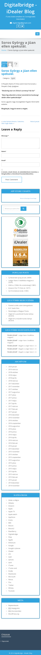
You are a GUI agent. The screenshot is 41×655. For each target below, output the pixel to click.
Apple (10, 509)
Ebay (10, 537)
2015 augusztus (14, 460)
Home (3, 50)
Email (3, 160)
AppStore (11, 517)
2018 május (12, 375)
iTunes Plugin (33, 198)
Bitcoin (10, 526)
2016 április (12, 437)
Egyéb (13, 78)
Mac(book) (12, 574)
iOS (9, 554)
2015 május (12, 469)
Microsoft (11, 577)
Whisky (11, 588)
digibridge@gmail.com (22, 23)
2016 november (14, 418)
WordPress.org (13, 614)
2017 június (12, 398)
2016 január (12, 446)
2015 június (12, 466)
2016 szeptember (14, 423)
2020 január (12, 367)
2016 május (12, 435)
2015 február (13, 477)
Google (11, 545)
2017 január (12, 412)
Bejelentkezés (13, 605)
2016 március (13, 440)
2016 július (12, 429)
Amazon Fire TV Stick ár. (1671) (19, 288)
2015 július (12, 463)
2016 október (13, 420)
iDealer (11, 551)
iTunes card (12, 568)
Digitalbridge (13, 534)
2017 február (13, 409)
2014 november (14, 486)
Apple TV (11, 511)
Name (3, 151)
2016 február (13, 443)
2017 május (12, 401)
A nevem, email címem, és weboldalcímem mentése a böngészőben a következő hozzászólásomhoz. (20, 173)
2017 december (13, 384)
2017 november (14, 386)
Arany (10, 520)
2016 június (12, 432)
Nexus (10, 579)
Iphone (11, 560)
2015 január (12, 480)
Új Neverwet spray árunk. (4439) (19, 278)
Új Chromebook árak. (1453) (18, 291)
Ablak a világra (13, 500)
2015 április (12, 471)
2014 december (13, 483)
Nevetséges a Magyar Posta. (18, 311)
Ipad (10, 557)
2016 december (13, 415)
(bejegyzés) (14, 608)
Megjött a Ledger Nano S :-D (27, 346)
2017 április (12, 403)
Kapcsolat (5, 641)
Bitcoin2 (11, 528)
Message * (5, 136)
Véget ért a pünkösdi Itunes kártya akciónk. (20, 315)
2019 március (13, 369)
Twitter (11, 585)
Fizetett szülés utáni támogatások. (20, 305)
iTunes (10, 565)
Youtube (11, 591)
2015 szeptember (14, 457)
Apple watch (12, 514)
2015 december (13, 449)
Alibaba (11, 503)
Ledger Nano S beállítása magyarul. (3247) (21, 281)
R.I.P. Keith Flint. (13, 308)
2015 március (13, 474)
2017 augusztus (14, 392)
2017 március (13, 406)
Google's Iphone (14, 548)
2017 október (13, 389)
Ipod (10, 562)
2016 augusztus (14, 426)
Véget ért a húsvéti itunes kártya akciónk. (20, 320)
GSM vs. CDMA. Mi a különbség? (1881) (22, 285)
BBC (9, 523)
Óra (9, 582)
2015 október (13, 454)
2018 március (13, 381)
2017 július (12, 395)
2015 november (14, 452)
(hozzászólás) (14, 611)
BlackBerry (12, 531)
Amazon (11, 506)
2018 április (12, 378)
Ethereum (11, 543)
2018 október (13, 372)
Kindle (10, 571)
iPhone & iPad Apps (25, 198)
